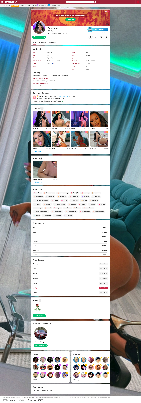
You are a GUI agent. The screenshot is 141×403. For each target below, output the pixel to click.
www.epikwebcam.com (23, 397)
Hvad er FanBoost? (103, 33)
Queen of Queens (64, 96)
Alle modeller (5, 5)
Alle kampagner (32, 5)
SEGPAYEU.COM (40, 397)
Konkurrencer (43, 5)
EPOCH (33, 397)
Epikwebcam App (55, 5)
